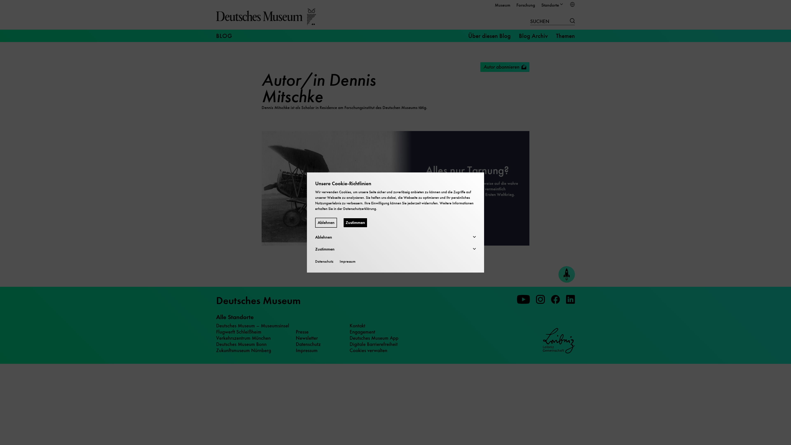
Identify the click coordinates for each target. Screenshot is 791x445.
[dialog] (395, 222)
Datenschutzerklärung (359, 208)
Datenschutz (324, 261)
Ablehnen (326, 222)
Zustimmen (355, 222)
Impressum (348, 261)
